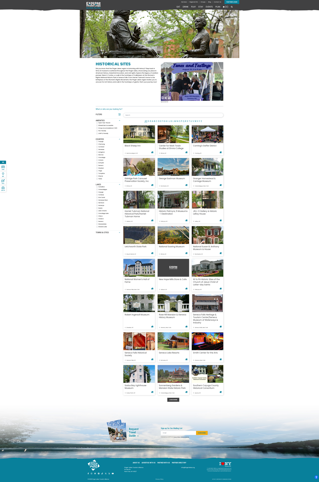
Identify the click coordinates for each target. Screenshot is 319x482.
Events (209, 6)
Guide (3, 169)
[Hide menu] (3, 162)
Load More (173, 400)
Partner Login (231, 2)
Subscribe (202, 433)
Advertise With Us (148, 463)
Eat (178, 6)
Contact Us (217, 2)
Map (3, 176)
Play (193, 6)
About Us (136, 463)
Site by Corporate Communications (221, 479)
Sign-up (3, 190)
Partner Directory (179, 463)
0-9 (149, 121)
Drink (185, 6)
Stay (200, 6)
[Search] (232, 7)
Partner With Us (163, 463)
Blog (209, 2)
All (146, 121)
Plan (217, 6)
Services (184, 2)
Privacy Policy (176, 437)
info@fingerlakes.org (188, 467)
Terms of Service (185, 437)
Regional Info (193, 2)
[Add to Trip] (152, 152)
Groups (203, 2)
